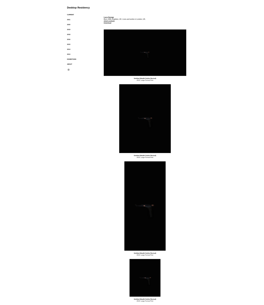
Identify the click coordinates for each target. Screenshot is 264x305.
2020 (68, 24)
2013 (68, 54)
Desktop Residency (78, 7)
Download (107, 23)
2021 (68, 19)
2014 (68, 49)
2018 (68, 34)
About (69, 64)
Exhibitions (71, 59)
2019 (68, 29)
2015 (68, 44)
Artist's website (109, 21)
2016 (68, 39)
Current (70, 14)
